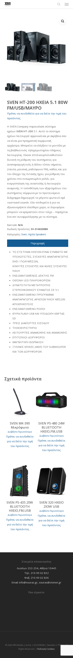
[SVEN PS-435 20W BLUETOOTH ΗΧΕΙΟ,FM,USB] (19, 480)
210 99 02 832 (40, 573)
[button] (67, 4)
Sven (24, 234)
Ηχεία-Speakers (37, 234)
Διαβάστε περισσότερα (20, 432)
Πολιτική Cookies (46, 648)
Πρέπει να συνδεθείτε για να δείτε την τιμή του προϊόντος (19, 441)
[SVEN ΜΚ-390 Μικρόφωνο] (19, 401)
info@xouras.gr (28, 582)
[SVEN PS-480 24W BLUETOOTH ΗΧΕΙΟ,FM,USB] (51, 401)
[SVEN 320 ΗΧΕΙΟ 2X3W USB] (51, 480)
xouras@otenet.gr (50, 582)
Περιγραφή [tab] (37, 243)
